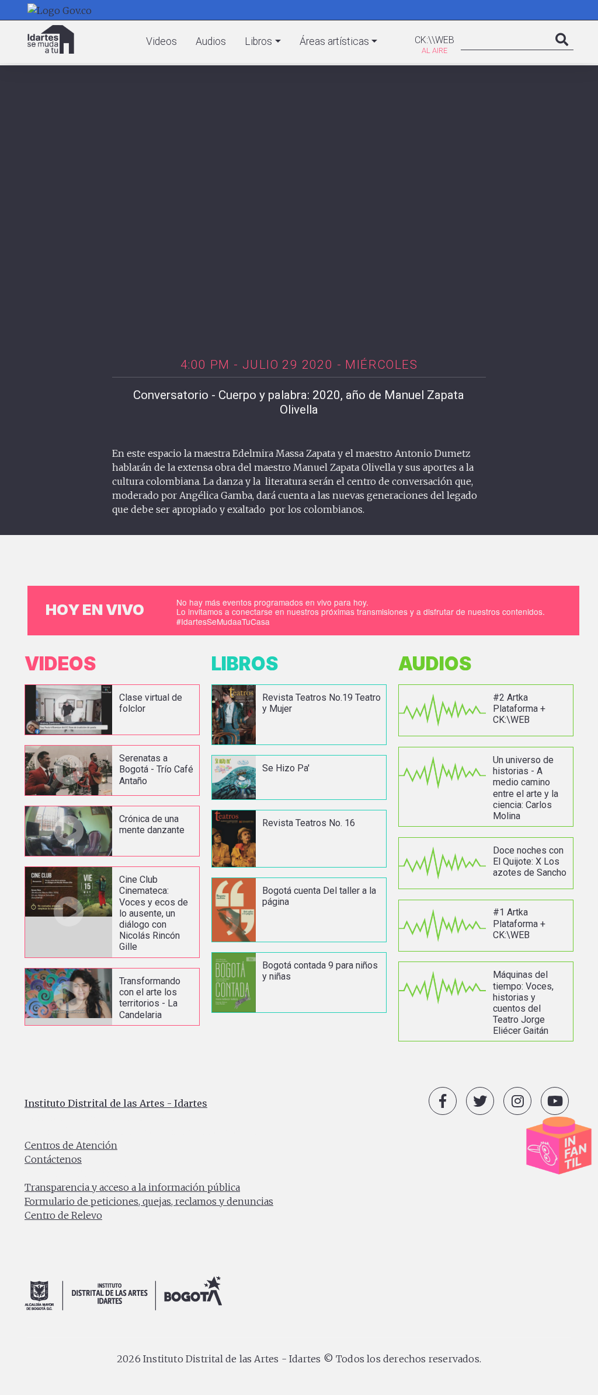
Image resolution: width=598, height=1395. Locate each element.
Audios (211, 41)
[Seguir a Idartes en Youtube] (555, 1101)
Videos (161, 41)
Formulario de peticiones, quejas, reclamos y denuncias (149, 1201)
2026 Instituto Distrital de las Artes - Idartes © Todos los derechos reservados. (299, 1359)
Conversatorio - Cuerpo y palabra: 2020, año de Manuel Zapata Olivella (298, 402)
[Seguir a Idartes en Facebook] (443, 1101)
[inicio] (50, 39)
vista (112, 709)
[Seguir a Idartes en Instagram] (517, 1101)
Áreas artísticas (334, 41)
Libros (258, 41)
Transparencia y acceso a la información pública (132, 1187)
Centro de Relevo (63, 1215)
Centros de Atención (71, 1145)
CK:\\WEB (434, 40)
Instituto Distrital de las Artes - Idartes (116, 1103)
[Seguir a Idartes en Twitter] (480, 1101)
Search (561, 51)
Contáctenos (53, 1159)
